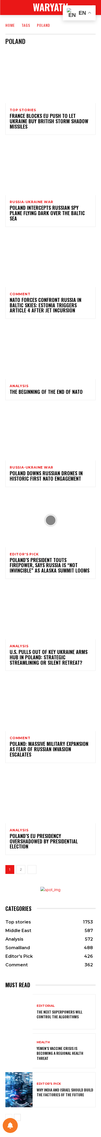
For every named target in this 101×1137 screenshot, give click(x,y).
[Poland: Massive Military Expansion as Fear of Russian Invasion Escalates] (50, 704)
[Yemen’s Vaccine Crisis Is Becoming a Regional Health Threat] (19, 1050)
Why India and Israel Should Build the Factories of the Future (65, 1092)
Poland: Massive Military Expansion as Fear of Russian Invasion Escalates (49, 749)
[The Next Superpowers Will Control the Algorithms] (19, 1011)
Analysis (19, 386)
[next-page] (31, 869)
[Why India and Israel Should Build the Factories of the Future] (19, 1089)
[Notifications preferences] (10, 1125)
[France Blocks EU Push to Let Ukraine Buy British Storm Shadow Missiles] (50, 76)
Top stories (23, 110)
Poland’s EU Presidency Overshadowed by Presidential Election (44, 841)
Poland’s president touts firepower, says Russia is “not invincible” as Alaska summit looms (49, 565)
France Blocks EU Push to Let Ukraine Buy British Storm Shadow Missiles (49, 121)
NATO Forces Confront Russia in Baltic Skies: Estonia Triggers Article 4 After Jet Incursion (45, 305)
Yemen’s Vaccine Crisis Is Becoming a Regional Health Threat (60, 1053)
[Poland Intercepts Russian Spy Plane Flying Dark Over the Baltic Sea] (50, 168)
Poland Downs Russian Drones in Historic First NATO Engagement (46, 476)
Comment (20, 294)
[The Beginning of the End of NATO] (50, 352)
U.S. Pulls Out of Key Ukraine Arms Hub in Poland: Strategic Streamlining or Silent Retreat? (49, 657)
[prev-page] (8, 1117)
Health (43, 1042)
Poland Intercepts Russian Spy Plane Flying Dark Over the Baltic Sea (47, 213)
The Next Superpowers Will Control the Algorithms (59, 1014)
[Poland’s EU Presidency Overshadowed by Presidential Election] (50, 796)
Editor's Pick (24, 554)
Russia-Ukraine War (31, 202)
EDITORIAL (46, 1005)
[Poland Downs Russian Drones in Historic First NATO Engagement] (50, 434)
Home (10, 25)
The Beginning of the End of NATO (46, 391)
